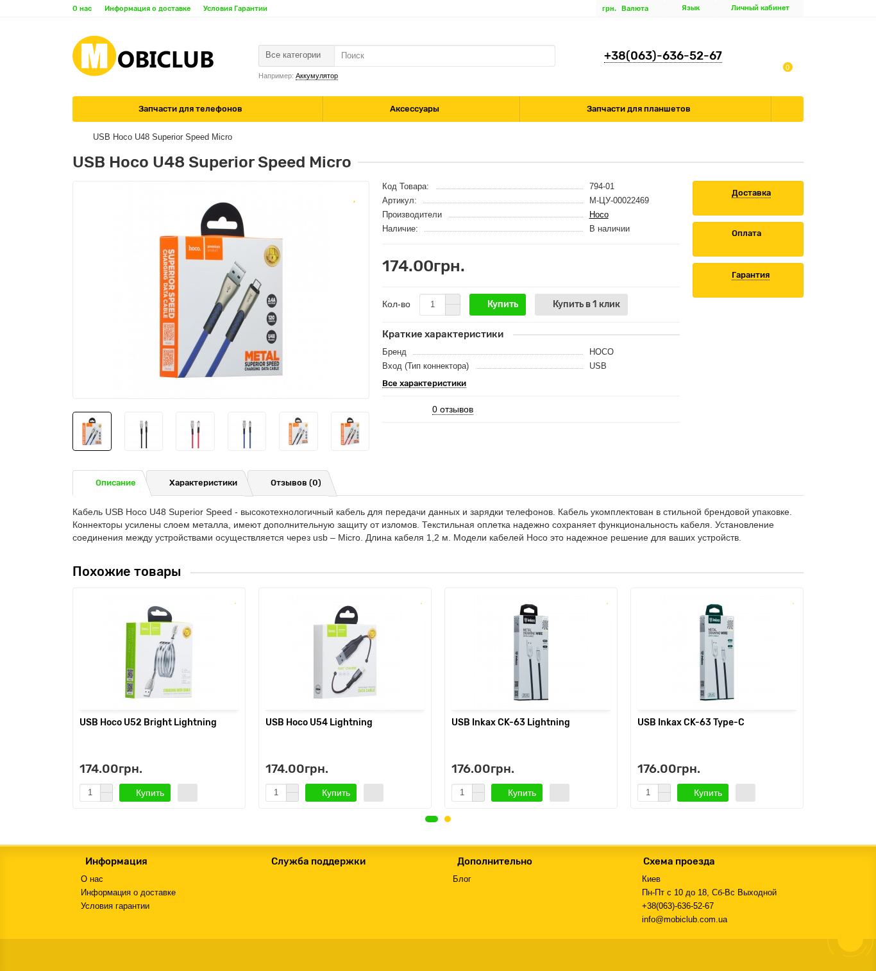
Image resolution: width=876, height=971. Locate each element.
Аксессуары (415, 109)
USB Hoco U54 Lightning (319, 722)
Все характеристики (424, 384)
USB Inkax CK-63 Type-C (691, 722)
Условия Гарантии (235, 8)
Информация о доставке (147, 8)
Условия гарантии (115, 906)
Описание (116, 482)
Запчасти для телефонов (191, 109)
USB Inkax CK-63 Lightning (510, 722)
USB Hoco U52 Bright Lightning (148, 722)
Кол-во (396, 304)
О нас (82, 8)
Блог (462, 879)
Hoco (599, 214)
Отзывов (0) (296, 482)
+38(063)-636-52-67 (663, 55)
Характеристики (203, 482)
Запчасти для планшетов (640, 109)
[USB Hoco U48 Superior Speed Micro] (220, 290)
